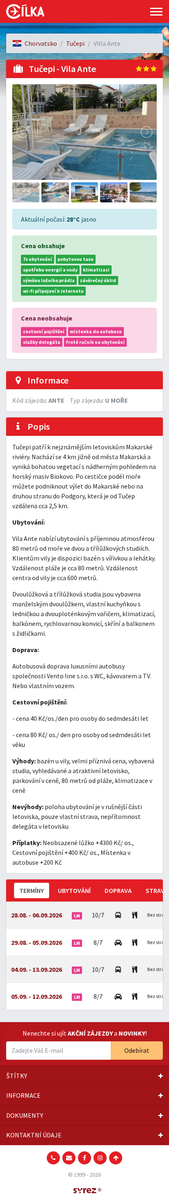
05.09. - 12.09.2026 (36, 996)
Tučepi (75, 43)
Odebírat (136, 1050)
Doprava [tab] (118, 890)
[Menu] (156, 11)
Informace (23, 1095)
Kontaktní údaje (34, 1135)
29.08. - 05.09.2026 (36, 942)
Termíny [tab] (31, 890)
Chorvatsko (41, 43)
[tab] (84, 1076)
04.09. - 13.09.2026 (36, 969)
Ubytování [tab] (74, 890)
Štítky (16, 1076)
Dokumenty (24, 1115)
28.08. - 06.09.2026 (36, 915)
